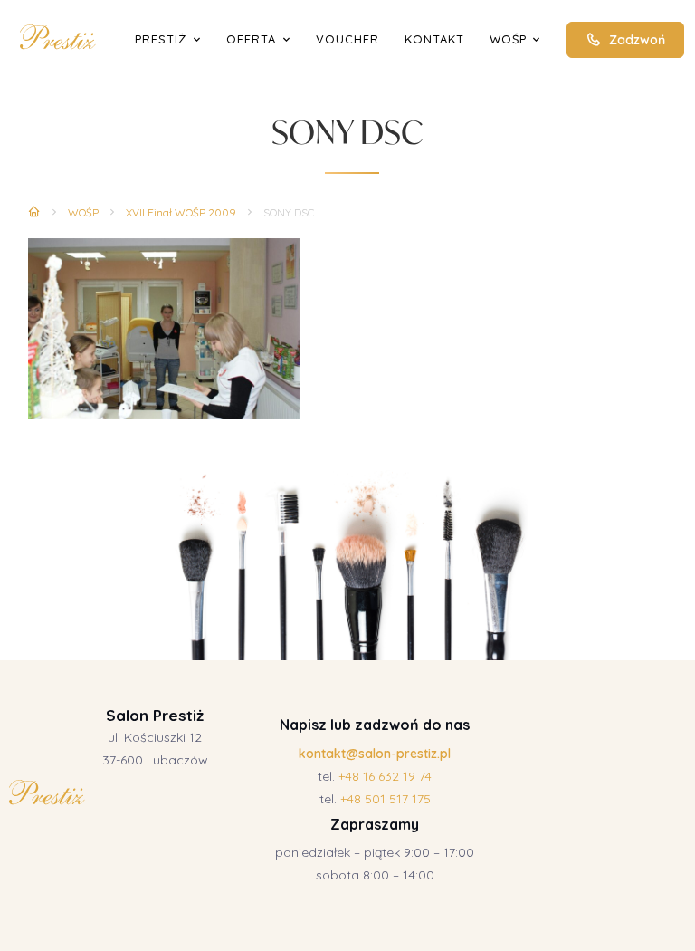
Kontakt (434, 39)
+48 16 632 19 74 (385, 776)
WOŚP (508, 39)
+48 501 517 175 (385, 799)
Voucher (347, 39)
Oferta (251, 39)
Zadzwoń (637, 40)
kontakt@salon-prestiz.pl (375, 753)
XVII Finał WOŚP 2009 (181, 212)
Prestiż (160, 39)
